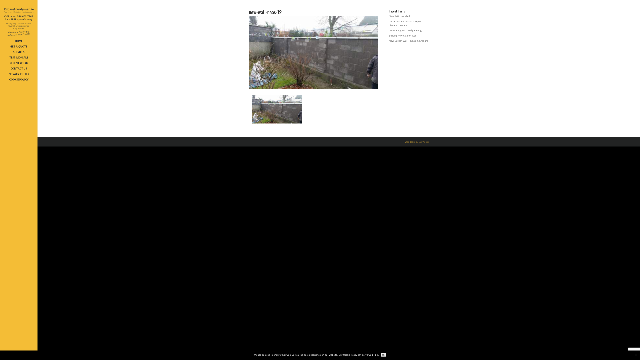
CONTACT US (18, 69)
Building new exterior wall (402, 35)
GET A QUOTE (18, 47)
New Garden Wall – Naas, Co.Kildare (408, 40)
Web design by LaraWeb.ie (417, 141)
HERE (376, 355)
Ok (383, 355)
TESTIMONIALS (18, 57)
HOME (18, 41)
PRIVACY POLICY (18, 74)
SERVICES (18, 52)
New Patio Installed (399, 16)
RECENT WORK (19, 63)
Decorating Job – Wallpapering (405, 30)
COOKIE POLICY (18, 79)
